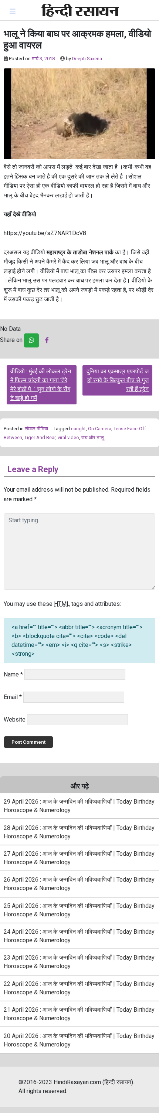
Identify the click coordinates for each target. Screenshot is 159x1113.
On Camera (99, 428)
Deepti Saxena (87, 58)
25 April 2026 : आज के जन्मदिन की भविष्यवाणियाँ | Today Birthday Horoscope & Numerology (79, 910)
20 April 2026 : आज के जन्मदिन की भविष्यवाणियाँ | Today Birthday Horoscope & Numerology (79, 1040)
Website (15, 719)
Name (13, 674)
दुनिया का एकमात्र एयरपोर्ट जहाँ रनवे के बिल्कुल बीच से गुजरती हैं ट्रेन (118, 380)
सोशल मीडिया (36, 428)
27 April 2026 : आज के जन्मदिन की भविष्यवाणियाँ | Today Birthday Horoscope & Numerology (79, 858)
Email (13, 696)
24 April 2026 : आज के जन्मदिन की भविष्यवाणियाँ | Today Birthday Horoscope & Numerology (79, 936)
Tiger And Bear (39, 437)
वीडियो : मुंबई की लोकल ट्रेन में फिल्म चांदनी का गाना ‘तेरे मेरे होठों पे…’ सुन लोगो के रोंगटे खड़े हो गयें (40, 384)
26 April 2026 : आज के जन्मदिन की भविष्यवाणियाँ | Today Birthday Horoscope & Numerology (79, 884)
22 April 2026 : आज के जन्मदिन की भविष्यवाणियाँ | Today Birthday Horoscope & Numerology (79, 988)
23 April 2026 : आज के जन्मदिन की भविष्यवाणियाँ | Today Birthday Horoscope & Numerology (79, 962)
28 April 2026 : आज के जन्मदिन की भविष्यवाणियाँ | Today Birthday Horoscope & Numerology (79, 832)
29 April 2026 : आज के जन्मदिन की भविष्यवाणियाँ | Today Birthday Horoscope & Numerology (79, 806)
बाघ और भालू (92, 437)
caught (78, 428)
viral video (68, 437)
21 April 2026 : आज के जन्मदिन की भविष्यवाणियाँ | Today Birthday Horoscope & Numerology (79, 1014)
